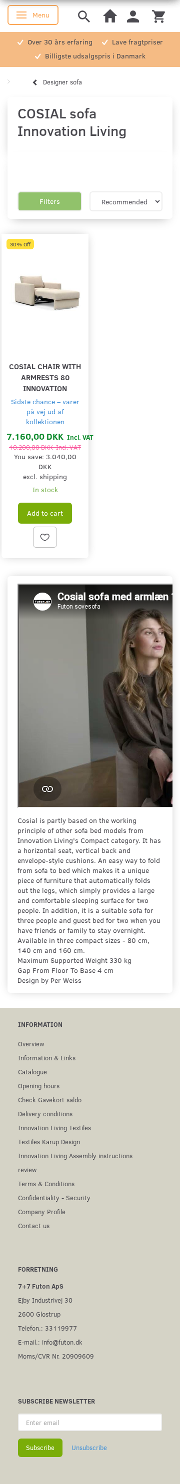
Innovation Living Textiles (54, 1127)
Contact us (34, 1225)
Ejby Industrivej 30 (45, 1300)
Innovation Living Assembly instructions (75, 1155)
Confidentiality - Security (54, 1197)
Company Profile (42, 1211)
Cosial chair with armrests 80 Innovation (45, 377)
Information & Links (47, 1057)
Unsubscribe (89, 1447)
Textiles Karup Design (49, 1141)
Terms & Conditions (46, 1183)
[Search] (84, 15)
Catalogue (32, 1071)
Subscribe (40, 1447)
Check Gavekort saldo (50, 1099)
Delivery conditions (45, 1113)
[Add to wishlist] (45, 537)
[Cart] (158, 15)
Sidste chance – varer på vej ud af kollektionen (45, 411)
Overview (31, 1043)
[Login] (133, 15)
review (27, 1169)
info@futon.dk (62, 1342)
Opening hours (39, 1085)
